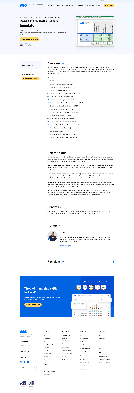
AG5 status (83, 369)
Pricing (46, 350)
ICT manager (47, 374)
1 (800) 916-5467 (104, 1)
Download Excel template (29, 39)
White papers (84, 338)
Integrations (47, 353)
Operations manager (49, 371)
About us (101, 335)
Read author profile (66, 246)
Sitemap (101, 342)
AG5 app (46, 347)
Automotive (65, 344)
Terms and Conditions (105, 359)
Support (83, 356)
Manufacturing (66, 335)
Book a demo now (33, 304)
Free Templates (24, 17)
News (100, 345)
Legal (100, 352)
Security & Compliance (105, 362)
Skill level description (86, 348)
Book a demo (109, 5)
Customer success (85, 359)
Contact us (102, 338)
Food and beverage (67, 350)
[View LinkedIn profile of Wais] (49, 239)
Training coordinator (49, 368)
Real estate (34, 17)
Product (46, 332)
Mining (64, 356)
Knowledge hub (84, 362)
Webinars (83, 351)
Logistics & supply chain (69, 353)
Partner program (48, 359)
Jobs (100, 348)
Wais (26, 44)
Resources (83, 332)
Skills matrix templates (86, 342)
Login (87, 1)
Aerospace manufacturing (66, 339)
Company (102, 332)
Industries (65, 332)
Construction (65, 347)
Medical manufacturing (68, 359)
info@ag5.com (94, 1)
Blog (81, 335)
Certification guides (85, 345)
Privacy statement (104, 356)
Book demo (47, 356)
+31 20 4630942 (25, 345)
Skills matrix (47, 338)
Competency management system (50, 343)
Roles (46, 364)
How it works (47, 335)
